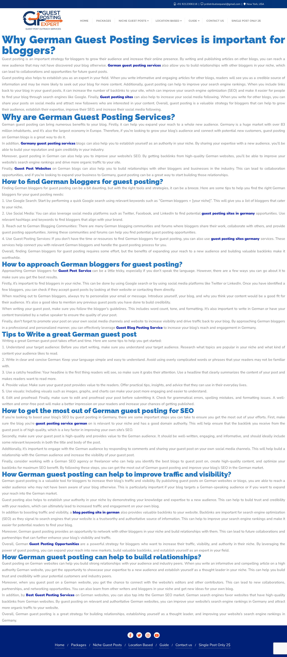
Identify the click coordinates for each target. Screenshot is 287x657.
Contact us (184, 645)
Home (59, 645)
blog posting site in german (96, 512)
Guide (164, 645)
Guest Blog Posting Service (139, 327)
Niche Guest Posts (107, 645)
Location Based (140, 645)
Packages (78, 645)
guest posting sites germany (235, 238)
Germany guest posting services (48, 143)
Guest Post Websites (32, 168)
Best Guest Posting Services (50, 595)
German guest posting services (134, 65)
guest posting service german (61, 423)
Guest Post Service (74, 270)
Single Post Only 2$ (214, 645)
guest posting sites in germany (228, 213)
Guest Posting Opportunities (54, 544)
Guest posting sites (116, 97)
